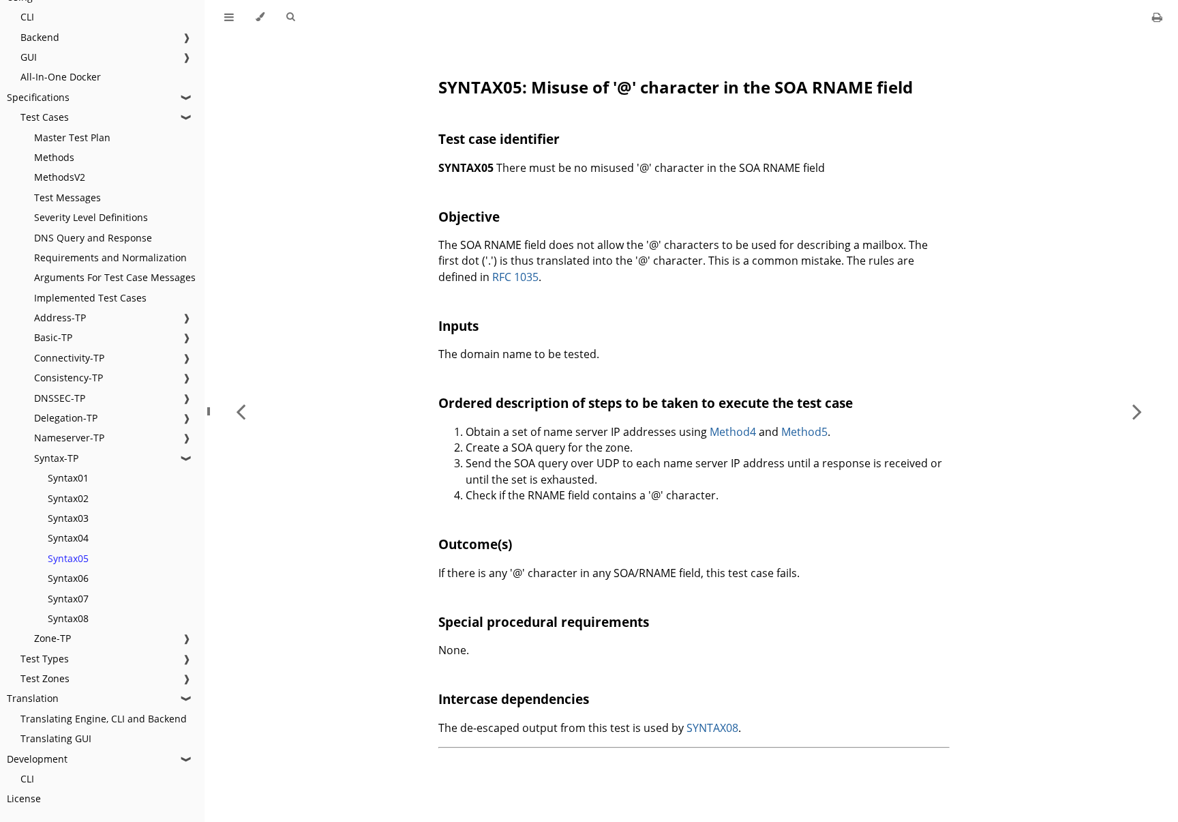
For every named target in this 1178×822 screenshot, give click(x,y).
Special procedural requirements (543, 621)
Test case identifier (499, 138)
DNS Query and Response (93, 237)
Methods (54, 157)
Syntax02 (68, 498)
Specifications (38, 97)
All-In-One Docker (60, 76)
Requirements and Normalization (110, 257)
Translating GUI (55, 738)
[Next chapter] (1137, 411)
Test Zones (45, 678)
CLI (27, 16)
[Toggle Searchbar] (290, 17)
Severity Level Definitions (91, 217)
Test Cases (44, 117)
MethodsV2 (59, 177)
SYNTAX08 (712, 727)
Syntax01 (68, 477)
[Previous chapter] (240, 411)
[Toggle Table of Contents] (229, 17)
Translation (33, 698)
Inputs (458, 325)
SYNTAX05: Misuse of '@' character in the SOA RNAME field (675, 87)
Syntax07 (68, 598)
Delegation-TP (65, 417)
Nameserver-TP (69, 437)
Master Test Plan (72, 137)
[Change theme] (260, 17)
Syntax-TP (56, 458)
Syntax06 (68, 578)
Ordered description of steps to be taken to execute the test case (645, 402)
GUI (28, 56)
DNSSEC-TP (59, 398)
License (24, 798)
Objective (469, 216)
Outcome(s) (475, 544)
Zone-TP (52, 638)
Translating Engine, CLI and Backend (103, 718)
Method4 (733, 431)
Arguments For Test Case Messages (115, 277)
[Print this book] (1157, 17)
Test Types (44, 658)
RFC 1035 (515, 276)
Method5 (804, 431)
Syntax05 (68, 558)
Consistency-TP (68, 377)
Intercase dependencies (513, 698)
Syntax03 (68, 518)
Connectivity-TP (69, 357)
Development (37, 758)
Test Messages (67, 197)
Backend (39, 37)
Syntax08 (68, 618)
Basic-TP (53, 337)
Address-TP (60, 317)
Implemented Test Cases (90, 297)
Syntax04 (68, 537)
